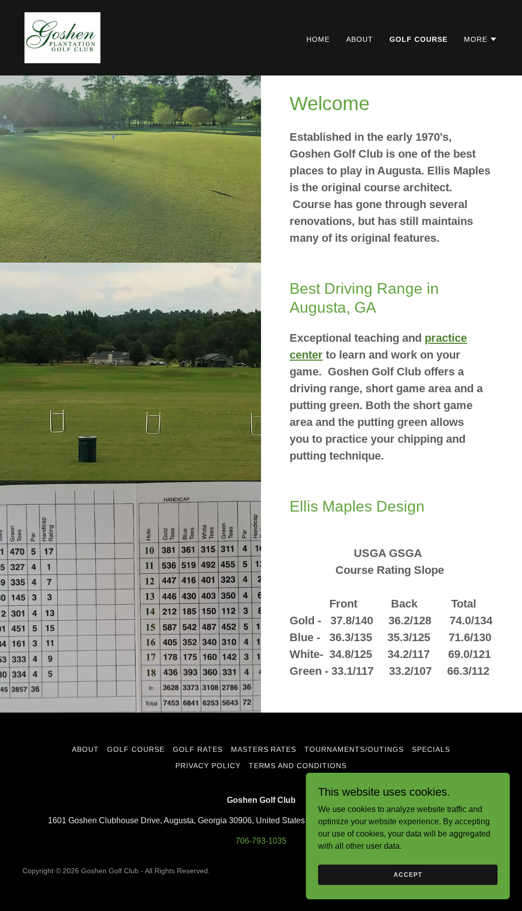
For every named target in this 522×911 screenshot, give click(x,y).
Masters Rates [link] (264, 749)
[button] (481, 39)
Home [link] (318, 39)
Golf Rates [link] (198, 749)
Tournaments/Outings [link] (354, 749)
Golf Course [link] (418, 39)
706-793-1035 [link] (261, 841)
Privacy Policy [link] (208, 766)
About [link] (359, 39)
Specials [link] (431, 749)
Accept (408, 874)
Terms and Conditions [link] (298, 766)
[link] (62, 37)
